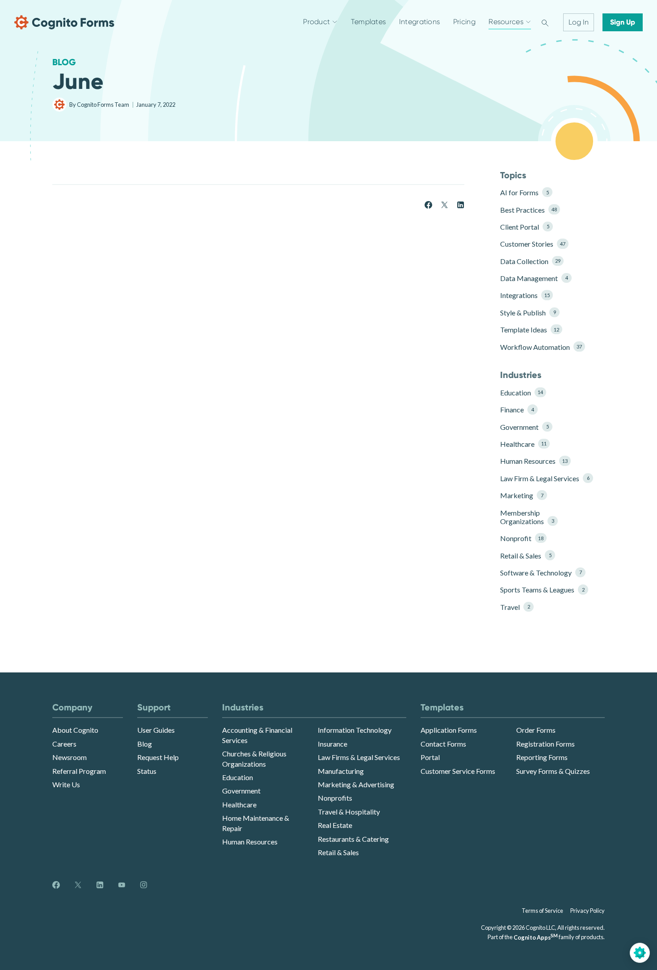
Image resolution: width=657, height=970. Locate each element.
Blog (64, 62)
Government (524, 427)
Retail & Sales (525, 555)
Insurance (332, 743)
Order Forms (536, 730)
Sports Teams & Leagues (541, 589)
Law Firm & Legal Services (541, 478)
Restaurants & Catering (353, 839)
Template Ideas (529, 329)
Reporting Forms (542, 757)
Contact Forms (443, 743)
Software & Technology (540, 572)
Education (521, 392)
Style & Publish (528, 312)
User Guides (156, 730)
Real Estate (335, 825)
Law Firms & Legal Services (359, 757)
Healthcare (523, 444)
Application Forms (449, 730)
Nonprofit (521, 538)
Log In (579, 22)
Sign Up (622, 22)
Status (146, 771)
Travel (515, 607)
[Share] (428, 204)
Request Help (158, 757)
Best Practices (528, 210)
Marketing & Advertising (356, 784)
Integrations (525, 295)
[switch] (545, 22)
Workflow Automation (541, 347)
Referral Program (79, 771)
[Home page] (64, 22)
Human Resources (534, 461)
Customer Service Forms (458, 771)
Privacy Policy (587, 910)
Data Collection (530, 261)
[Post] (444, 204)
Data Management (534, 278)
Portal (430, 757)
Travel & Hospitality (349, 811)
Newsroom (69, 757)
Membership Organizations (527, 516)
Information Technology (355, 730)
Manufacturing (341, 771)
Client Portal (524, 227)
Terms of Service (542, 910)
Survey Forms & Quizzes (553, 771)
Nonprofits (335, 798)
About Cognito (75, 730)
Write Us (66, 784)
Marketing (521, 495)
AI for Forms (524, 192)
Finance (517, 409)
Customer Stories (532, 243)
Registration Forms (545, 743)
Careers (64, 743)
